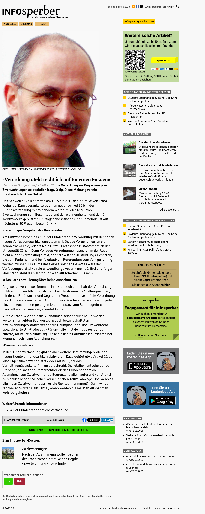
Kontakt (147, 508)
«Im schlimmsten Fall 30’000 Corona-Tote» (150, 251)
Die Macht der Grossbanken (155, 142)
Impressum (173, 508)
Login (148, 6)
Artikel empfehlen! (18, 420)
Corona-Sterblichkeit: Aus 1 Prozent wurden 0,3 (149, 227)
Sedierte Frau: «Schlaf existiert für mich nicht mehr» (150, 436)
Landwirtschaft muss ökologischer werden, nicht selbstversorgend (148, 243)
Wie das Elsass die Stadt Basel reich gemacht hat (150, 122)
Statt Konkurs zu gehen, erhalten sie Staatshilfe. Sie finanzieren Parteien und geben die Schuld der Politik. (158, 151)
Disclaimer (159, 508)
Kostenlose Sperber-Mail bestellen (59, 430)
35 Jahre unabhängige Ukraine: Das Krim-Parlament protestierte (153, 99)
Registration (159, 6)
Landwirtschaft (148, 188)
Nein (19, 481)
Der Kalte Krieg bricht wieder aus (158, 165)
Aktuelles (10, 24)
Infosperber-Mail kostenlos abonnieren (119, 508)
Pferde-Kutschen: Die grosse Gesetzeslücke (145, 107)
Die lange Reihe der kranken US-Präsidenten (147, 115)
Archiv (170, 6)
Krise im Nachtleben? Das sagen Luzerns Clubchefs (151, 466)
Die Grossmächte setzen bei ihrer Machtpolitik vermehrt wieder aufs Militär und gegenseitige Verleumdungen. (157, 174)
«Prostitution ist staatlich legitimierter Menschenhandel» (149, 425)
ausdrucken (57, 420)
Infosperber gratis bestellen (139, 21)
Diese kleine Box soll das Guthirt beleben (150, 456)
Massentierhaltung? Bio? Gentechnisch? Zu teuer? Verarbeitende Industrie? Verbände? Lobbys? (154, 197)
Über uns (26, 24)
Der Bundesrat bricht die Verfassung (40, 410)
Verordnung (83, 237)
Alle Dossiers (168, 209)
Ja (8, 481)
